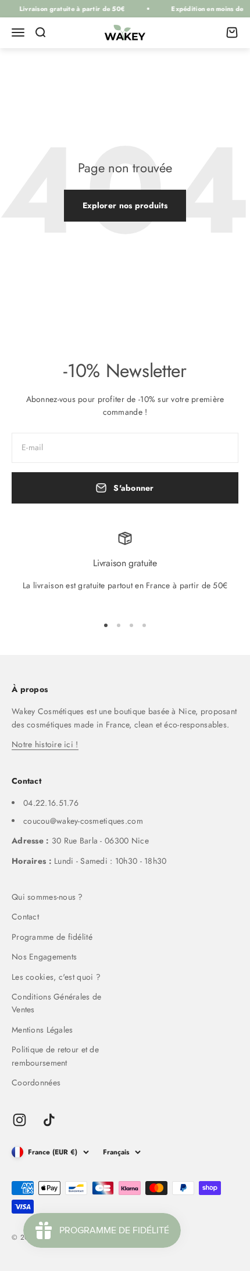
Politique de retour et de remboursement (55, 1056)
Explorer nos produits (125, 205)
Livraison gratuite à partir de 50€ (69, 8)
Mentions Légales (42, 1029)
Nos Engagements (44, 956)
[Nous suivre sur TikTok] (49, 1120)
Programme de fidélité (52, 937)
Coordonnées (36, 1082)
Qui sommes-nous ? (47, 897)
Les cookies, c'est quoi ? (56, 977)
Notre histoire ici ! (45, 744)
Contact (25, 916)
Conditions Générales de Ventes (56, 1003)
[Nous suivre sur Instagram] (19, 1120)
